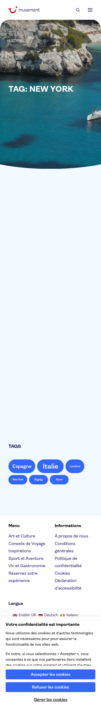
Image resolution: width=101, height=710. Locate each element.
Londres (75, 466)
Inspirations (19, 551)
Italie (50, 466)
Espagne (21, 466)
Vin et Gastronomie (68, 309)
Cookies (62, 573)
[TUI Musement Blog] (24, 9)
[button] (90, 10)
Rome (59, 479)
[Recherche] (76, 10)
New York (17, 479)
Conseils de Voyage (67, 197)
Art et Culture (21, 536)
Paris (38, 480)
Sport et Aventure (25, 558)
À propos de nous (71, 536)
